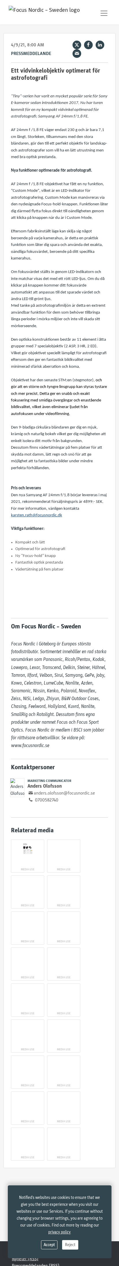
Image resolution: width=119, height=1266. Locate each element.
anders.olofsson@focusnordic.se (64, 793)
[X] (76, 45)
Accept (49, 1244)
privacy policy (59, 1232)
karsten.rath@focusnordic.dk (36, 515)
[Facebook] (88, 45)
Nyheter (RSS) (25, 1259)
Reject (70, 1244)
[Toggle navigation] (104, 13)
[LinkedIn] (100, 45)
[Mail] (76, 53)
